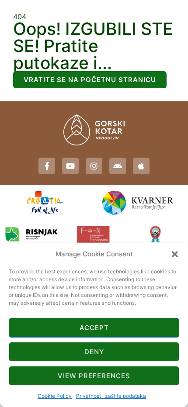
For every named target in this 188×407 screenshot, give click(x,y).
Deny (94, 352)
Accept (94, 328)
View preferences (94, 376)
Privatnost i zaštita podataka (111, 396)
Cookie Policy (55, 396)
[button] (175, 254)
